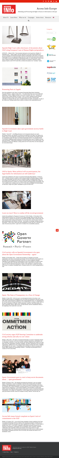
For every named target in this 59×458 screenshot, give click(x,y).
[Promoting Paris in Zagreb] (16, 76)
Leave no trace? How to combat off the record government (22, 213)
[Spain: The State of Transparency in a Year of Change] (16, 282)
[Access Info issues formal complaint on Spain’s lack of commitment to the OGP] (16, 405)
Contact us (16, 452)
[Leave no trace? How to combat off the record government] (16, 200)
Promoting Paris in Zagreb (11, 89)
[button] (28, 20)
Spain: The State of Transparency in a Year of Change (21, 295)
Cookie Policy (6, 452)
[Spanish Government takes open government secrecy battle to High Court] (16, 116)
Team (11, 452)
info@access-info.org (17, 448)
